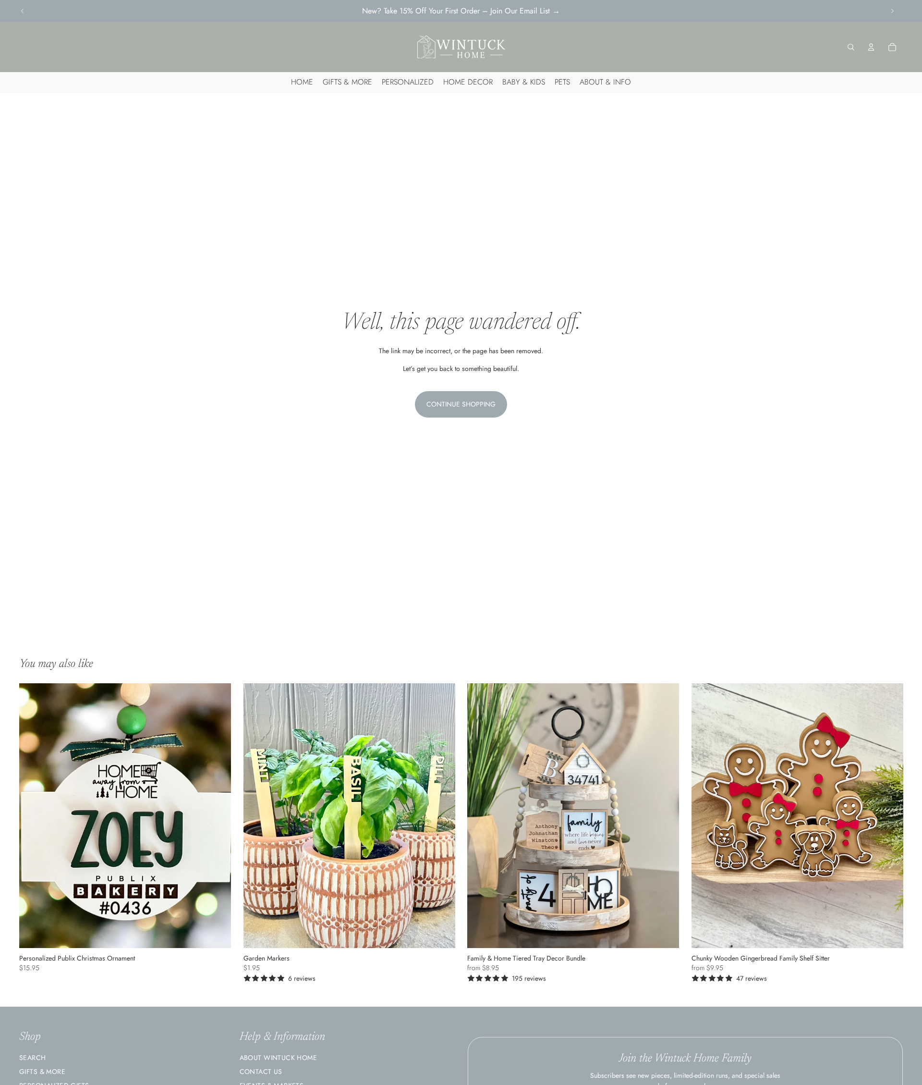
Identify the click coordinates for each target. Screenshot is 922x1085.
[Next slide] (892, 11)
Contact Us (261, 1071)
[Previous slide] (22, 11)
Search (32, 1057)
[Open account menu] (871, 47)
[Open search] (850, 47)
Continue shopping (461, 404)
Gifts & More (42, 1071)
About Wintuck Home (278, 1057)
